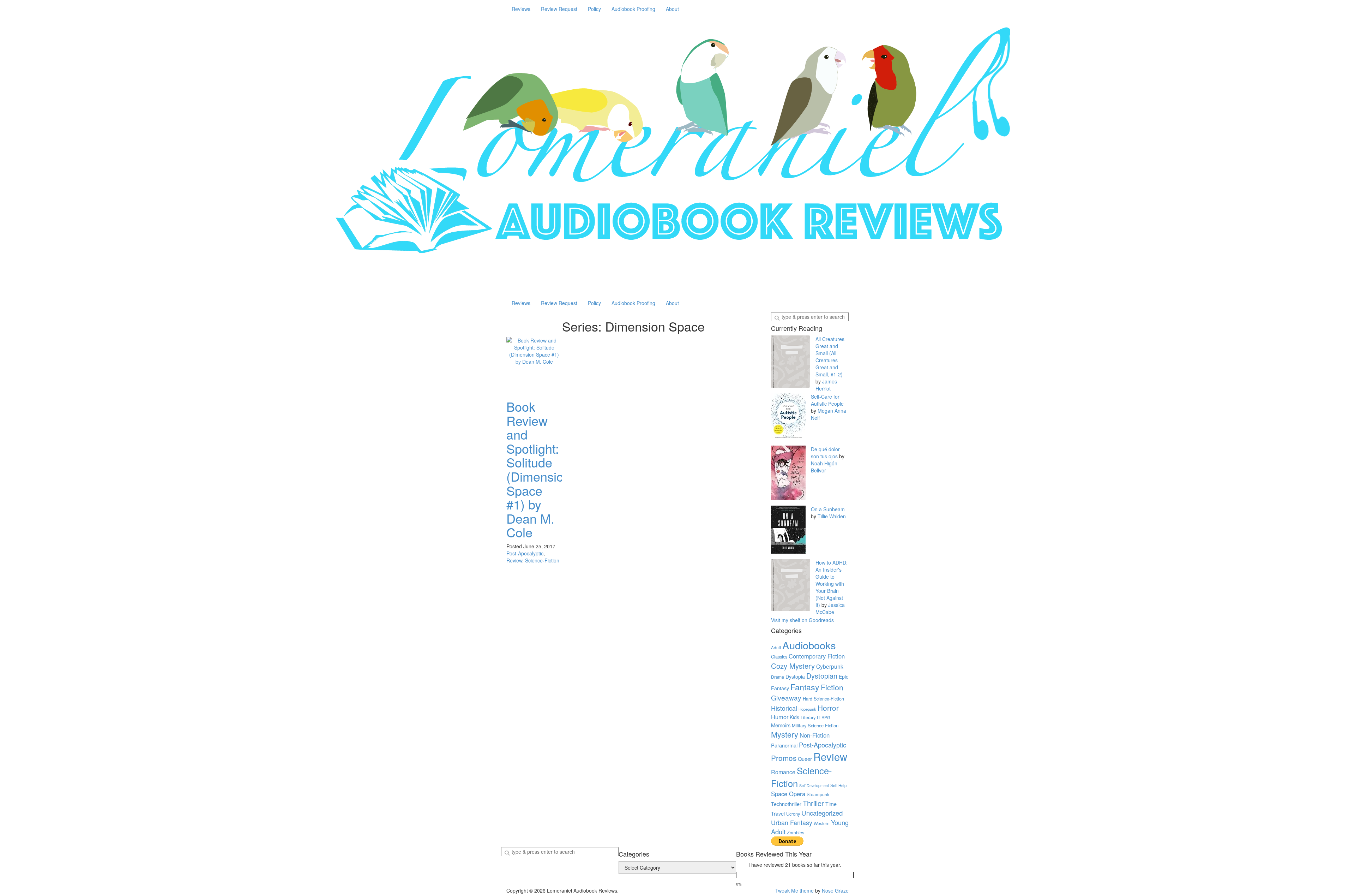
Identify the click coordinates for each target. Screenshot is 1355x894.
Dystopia (795, 676)
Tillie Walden (832, 516)
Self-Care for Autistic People (827, 400)
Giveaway (786, 697)
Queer (805, 758)
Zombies (795, 832)
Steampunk (818, 794)
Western (822, 823)
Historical (784, 708)
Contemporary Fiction (817, 656)
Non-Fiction (815, 735)
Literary (808, 717)
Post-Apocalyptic (524, 553)
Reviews (521, 8)
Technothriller (786, 803)
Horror (828, 707)
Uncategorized (822, 812)
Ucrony (793, 813)
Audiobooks (809, 644)
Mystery (784, 734)
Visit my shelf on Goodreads (802, 620)
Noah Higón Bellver (824, 467)
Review (514, 560)
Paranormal (784, 745)
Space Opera (788, 793)
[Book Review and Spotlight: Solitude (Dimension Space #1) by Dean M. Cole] (534, 365)
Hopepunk (807, 709)
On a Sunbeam (828, 509)
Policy (594, 8)
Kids (794, 717)
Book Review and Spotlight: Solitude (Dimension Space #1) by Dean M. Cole (538, 469)
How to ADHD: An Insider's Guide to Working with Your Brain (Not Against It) (831, 583)
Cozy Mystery (793, 665)
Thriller (813, 803)
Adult (776, 647)
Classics (779, 656)
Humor (779, 717)
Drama (777, 677)
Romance (783, 772)
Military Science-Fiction (815, 725)
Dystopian (821, 675)
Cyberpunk (829, 666)
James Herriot (826, 385)
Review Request (559, 8)
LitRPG (823, 717)
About (672, 8)
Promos (783, 757)
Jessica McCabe (830, 608)
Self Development (814, 785)
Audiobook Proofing (633, 8)
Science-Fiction (542, 560)
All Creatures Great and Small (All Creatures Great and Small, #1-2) (829, 356)
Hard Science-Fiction (823, 699)
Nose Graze (835, 890)
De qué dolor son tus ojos (825, 453)
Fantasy (804, 687)
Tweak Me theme (794, 890)
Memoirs (780, 725)
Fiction (832, 686)
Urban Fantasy (791, 822)
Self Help (838, 785)
